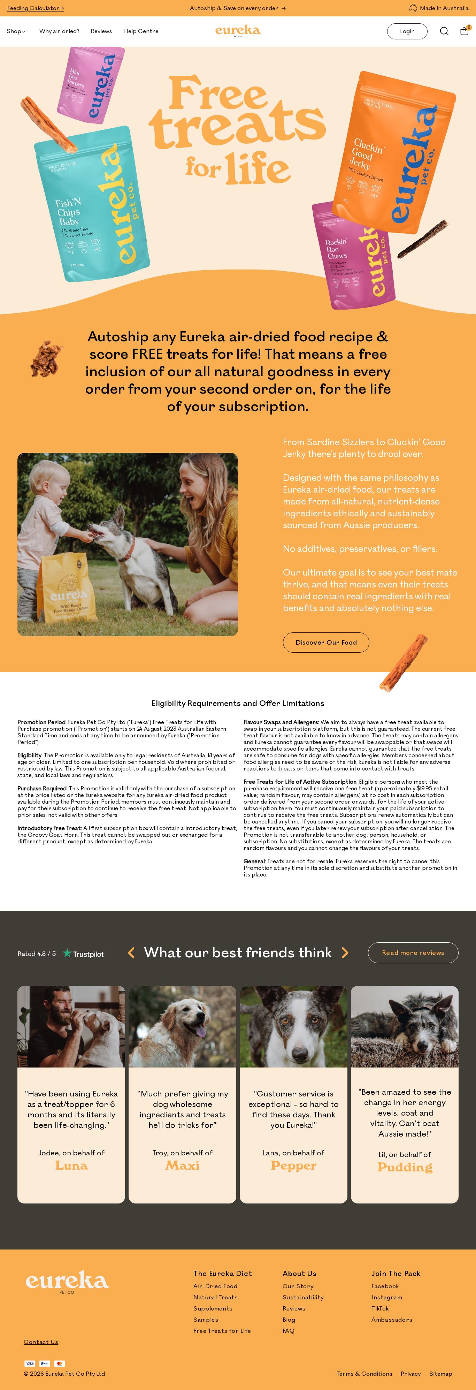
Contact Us (41, 1342)
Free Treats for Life (222, 1331)
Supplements (213, 1308)
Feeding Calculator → (35, 8)
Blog (289, 1319)
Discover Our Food (326, 642)
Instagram (386, 1297)
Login (407, 31)
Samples (205, 1319)
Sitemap (440, 1373)
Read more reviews (413, 953)
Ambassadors (392, 1319)
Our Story (298, 1286)
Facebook (385, 1286)
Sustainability (303, 1297)
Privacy (411, 1373)
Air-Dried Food (215, 1286)
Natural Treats (215, 1297)
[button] (17, 31)
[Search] (440, 31)
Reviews (294, 1308)
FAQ (289, 1331)
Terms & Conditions (364, 1373)
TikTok (380, 1308)
